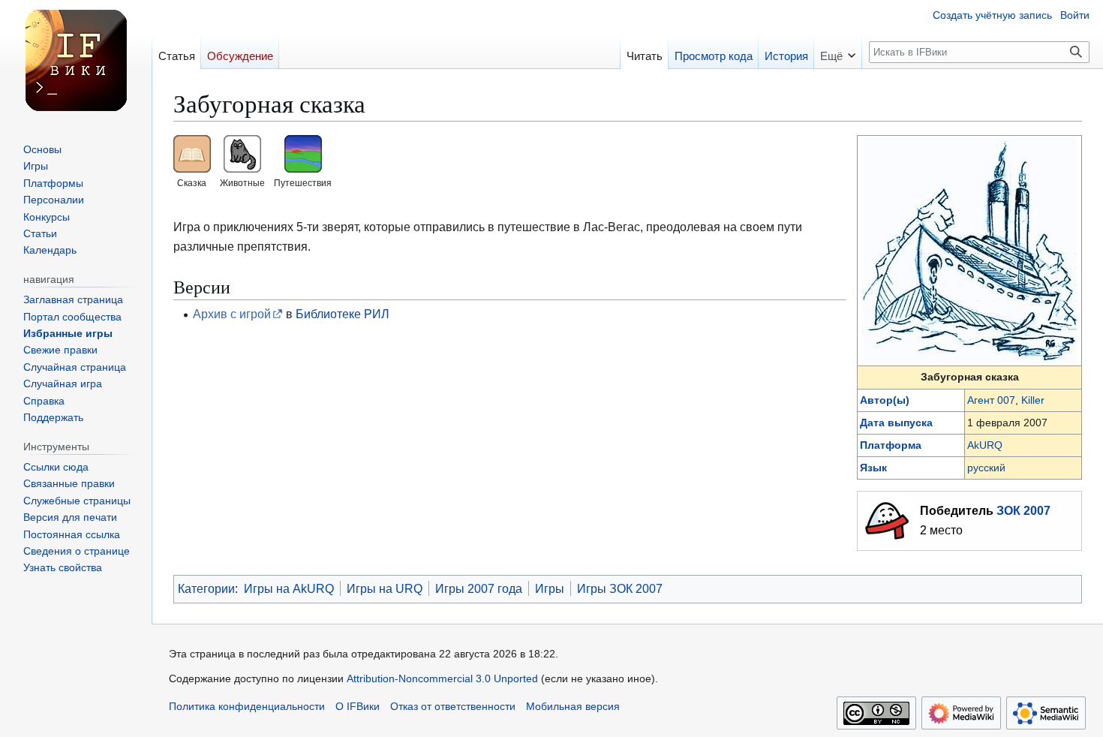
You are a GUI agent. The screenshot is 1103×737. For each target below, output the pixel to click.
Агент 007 (991, 400)
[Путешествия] (303, 153)
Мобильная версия (573, 706)
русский (986, 468)
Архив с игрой (232, 313)
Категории (206, 588)
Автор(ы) (884, 400)
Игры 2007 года (478, 588)
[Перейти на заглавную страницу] (76, 60)
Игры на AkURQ (289, 588)
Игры (549, 588)
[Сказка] (192, 153)
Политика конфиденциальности (247, 706)
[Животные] (242, 153)
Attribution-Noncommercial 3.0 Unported (442, 678)
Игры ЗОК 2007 (620, 588)
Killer (1032, 400)
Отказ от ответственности (452, 706)
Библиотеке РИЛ (342, 313)
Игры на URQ (384, 588)
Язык (873, 468)
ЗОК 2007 (1023, 510)
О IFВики (357, 706)
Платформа (890, 445)
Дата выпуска (896, 423)
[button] (837, 51)
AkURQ (984, 445)
